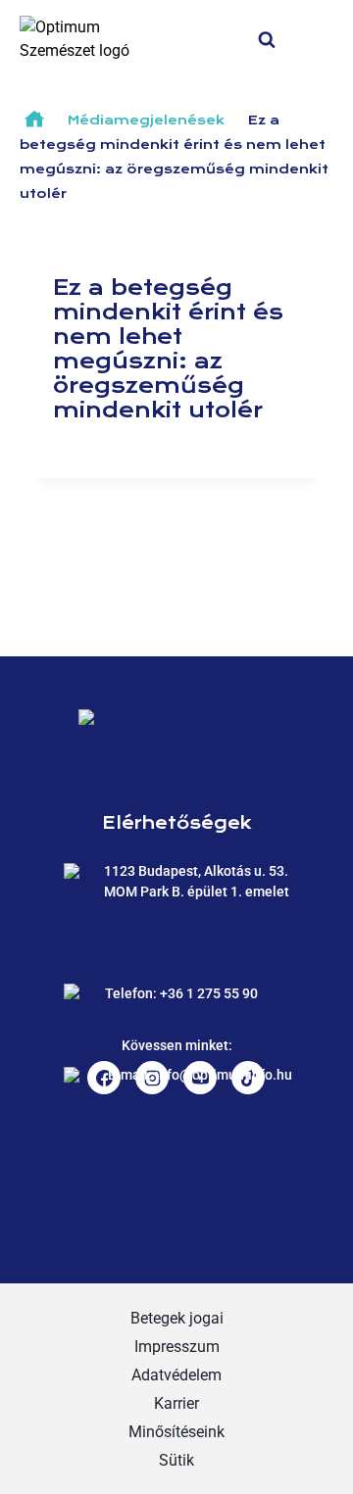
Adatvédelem (176, 1375)
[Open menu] (325, 39)
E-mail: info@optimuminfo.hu (200, 1075)
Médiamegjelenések (146, 120)
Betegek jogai (177, 1318)
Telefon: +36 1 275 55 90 (181, 993)
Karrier (176, 1403)
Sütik (176, 1460)
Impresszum (177, 1346)
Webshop (224, 39)
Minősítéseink (176, 1431)
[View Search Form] (286, 38)
